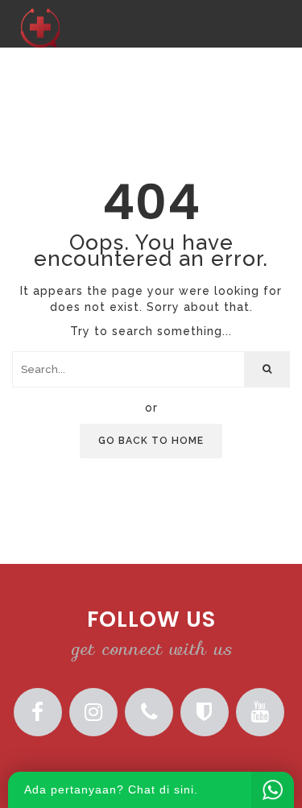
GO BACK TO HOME (151, 440)
